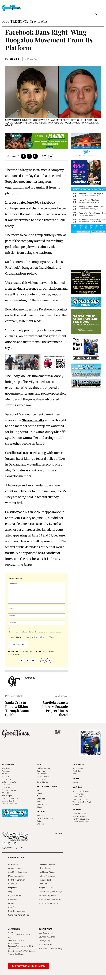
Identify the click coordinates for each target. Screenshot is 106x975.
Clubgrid (76, 805)
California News (43, 768)
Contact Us (6, 779)
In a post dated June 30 (21, 202)
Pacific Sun (12, 884)
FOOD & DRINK (79, 764)
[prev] (3, 21)
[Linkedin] (35, 156)
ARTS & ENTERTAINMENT (47, 787)
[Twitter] (29, 156)
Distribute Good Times (11, 798)
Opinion (40, 821)
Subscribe (6, 771)
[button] (96, 14)
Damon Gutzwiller (24, 438)
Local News (41, 779)
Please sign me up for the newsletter (24, 637)
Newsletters (6, 768)
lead (46, 651)
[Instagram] (9, 843)
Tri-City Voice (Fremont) (48, 903)
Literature (41, 799)
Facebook (40, 651)
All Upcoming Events (81, 791)
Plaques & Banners (9, 804)
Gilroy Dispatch (45, 868)
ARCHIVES (58, 732)
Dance (39, 793)
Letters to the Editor (45, 818)
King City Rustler (45, 880)
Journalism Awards (47, 937)
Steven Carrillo (33, 420)
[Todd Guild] (14, 681)
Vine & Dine (77, 774)
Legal (10, 938)
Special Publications (81, 822)
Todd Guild (13, 58)
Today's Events (78, 794)
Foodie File (77, 771)
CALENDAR (77, 787)
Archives (5, 793)
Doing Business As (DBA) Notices (21, 951)
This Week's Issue (79, 813)
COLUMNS (41, 812)
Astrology (41, 816)
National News (43, 776)
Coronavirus (42, 771)
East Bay (11, 903)
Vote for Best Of (8, 801)
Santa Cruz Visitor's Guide (18, 915)
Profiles (76, 782)
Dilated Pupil (13, 899)
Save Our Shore (40, 21)
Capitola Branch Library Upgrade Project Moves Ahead (55, 708)
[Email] (43, 156)
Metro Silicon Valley (16, 876)
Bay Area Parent (14, 895)
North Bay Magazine (16, 911)
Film (38, 796)
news (51, 651)
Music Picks (42, 804)
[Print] (50, 156)
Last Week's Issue (79, 816)
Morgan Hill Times (46, 888)
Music (39, 801)
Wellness (40, 824)
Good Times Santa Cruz (17, 872)
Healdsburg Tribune (47, 872)
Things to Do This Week (82, 802)
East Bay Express (15, 868)
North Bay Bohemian (16, 880)
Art (38, 791)
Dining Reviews (79, 768)
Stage (39, 807)
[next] (7, 21)
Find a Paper (7, 796)
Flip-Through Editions (81, 819)
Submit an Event (79, 797)
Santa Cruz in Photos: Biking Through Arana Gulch (17, 708)
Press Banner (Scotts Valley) (50, 892)
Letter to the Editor (9, 782)
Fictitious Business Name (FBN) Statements (20, 947)
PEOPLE (76, 778)
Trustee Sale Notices (16, 954)
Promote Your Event (81, 799)
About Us (5, 776)
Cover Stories (42, 782)
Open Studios (13, 907)
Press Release (7, 785)
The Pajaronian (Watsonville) (50, 899)
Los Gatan (43, 884)
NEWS (39, 764)
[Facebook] (23, 156)
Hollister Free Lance (47, 876)
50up (10, 892)
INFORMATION (8, 764)
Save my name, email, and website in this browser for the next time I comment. (36, 632)
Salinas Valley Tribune (47, 895)
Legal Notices (13, 943)
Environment (42, 774)
